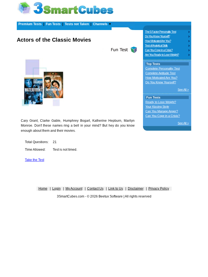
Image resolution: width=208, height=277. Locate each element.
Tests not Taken (77, 24)
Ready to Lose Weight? (160, 102)
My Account (74, 188)
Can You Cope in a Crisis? (159, 50)
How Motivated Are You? (158, 40)
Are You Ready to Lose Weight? (162, 54)
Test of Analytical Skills (156, 45)
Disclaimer (136, 188)
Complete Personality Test (162, 68)
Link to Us (115, 188)
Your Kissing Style (157, 106)
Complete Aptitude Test (160, 73)
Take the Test (34, 159)
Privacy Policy (158, 188)
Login (56, 188)
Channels (100, 24)
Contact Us (95, 188)
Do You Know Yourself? (157, 36)
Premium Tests (30, 24)
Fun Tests (53, 24)
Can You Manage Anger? (161, 111)
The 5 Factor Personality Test (160, 31)
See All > (183, 89)
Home (42, 188)
